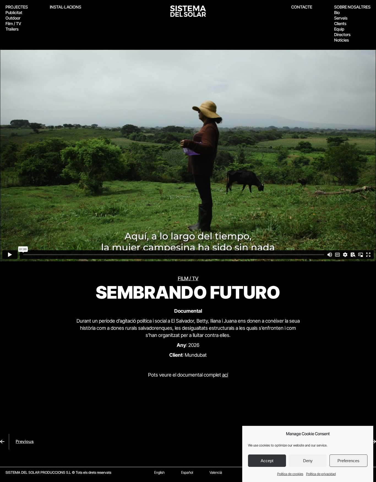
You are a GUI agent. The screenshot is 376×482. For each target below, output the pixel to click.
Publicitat (14, 12)
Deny (308, 461)
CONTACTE (301, 7)
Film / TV (13, 23)
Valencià (215, 472)
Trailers (12, 29)
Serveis (340, 18)
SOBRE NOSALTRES (352, 7)
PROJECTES (17, 7)
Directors (342, 34)
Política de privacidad (321, 474)
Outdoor (13, 18)
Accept (267, 461)
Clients (340, 23)
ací (225, 375)
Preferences (348, 461)
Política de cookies (290, 474)
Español (187, 472)
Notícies (341, 40)
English (159, 472)
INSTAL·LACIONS (65, 7)
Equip (339, 29)
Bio (337, 12)
